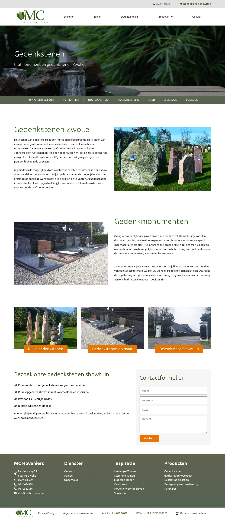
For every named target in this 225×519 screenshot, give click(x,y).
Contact (196, 16)
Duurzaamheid (129, 16)
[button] (46, 349)
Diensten (69, 16)
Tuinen (97, 16)
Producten (163, 16)
